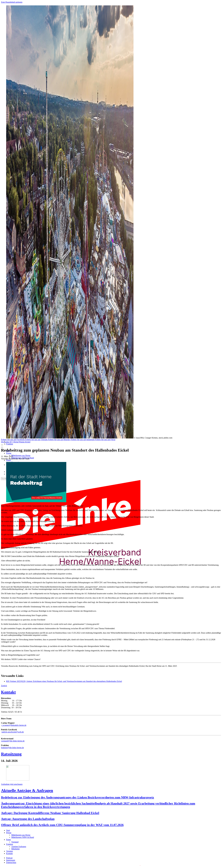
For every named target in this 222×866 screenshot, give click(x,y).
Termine (9, 851)
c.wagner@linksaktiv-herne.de (14, 725)
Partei (8, 460)
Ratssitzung (11, 754)
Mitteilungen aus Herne (20, 455)
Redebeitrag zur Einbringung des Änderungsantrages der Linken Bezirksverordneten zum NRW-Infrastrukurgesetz (77, 797)
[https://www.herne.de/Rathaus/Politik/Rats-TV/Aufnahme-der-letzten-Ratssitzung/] (17, 780)
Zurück (4, 686)
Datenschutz (11, 862)
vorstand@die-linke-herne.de (13, 741)
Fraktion (9, 444)
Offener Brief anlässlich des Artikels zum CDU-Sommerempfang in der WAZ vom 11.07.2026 (62, 825)
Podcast (9, 858)
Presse (8, 453)
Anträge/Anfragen (18, 846)
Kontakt (8, 692)
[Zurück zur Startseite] (75, 573)
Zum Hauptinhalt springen (11, 2)
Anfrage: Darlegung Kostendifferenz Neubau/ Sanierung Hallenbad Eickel (50, 813)
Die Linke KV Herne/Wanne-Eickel (15, 442)
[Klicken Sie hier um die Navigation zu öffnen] (2, 447)
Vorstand (14, 842)
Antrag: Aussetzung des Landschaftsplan (27, 819)
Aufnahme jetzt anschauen (11, 784)
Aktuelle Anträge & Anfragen (27, 790)
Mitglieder (15, 849)
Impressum (10, 860)
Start (8, 830)
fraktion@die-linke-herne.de (12, 747)
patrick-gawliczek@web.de (13, 732)
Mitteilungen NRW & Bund (22, 837)
